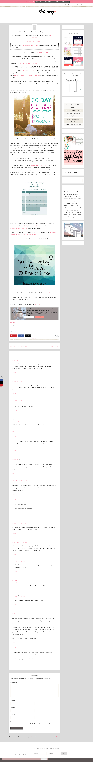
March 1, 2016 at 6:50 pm (20, 596)
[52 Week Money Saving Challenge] (68, 52)
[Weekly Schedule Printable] (68, 62)
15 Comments (34, 338)
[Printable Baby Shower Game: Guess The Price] (68, 41)
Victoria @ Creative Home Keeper (20, 480)
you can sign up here (29, 83)
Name (12, 700)
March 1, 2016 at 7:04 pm (20, 561)
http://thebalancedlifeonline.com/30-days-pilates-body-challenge (33, 446)
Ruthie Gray (15, 459)
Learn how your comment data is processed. (44, 737)
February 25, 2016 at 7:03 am (19, 360)
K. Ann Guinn (15, 613)
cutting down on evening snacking (27, 63)
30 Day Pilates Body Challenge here (34, 226)
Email (29, 315)
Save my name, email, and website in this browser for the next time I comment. (33, 724)
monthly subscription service (18, 228)
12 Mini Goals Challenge (41, 52)
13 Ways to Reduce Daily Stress (73, 124)
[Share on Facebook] (1, 380)
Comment (13, 682)
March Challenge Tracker (38, 165)
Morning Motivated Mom (46, 12)
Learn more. (37, 758)
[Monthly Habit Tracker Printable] (78, 62)
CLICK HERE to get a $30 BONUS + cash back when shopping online (52, 1)
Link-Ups (37, 304)
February (32, 70)
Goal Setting (31, 41)
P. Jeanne (14, 580)
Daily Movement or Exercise (40, 61)
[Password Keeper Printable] (78, 41)
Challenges (26, 41)
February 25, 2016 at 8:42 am (19, 381)
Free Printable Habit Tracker (73, 110)
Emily (15, 436)
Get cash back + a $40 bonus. (30, 45)
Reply (14, 372)
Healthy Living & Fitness (40, 41)
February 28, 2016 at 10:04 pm (19, 542)
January (25, 70)
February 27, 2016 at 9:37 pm (19, 523)
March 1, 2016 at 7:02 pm (20, 400)
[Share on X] (1, 382)
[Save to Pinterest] (1, 385)
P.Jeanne (14, 522)
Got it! (43, 758)
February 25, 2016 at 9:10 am (19, 421)
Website (12, 714)
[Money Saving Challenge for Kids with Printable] (78, 52)
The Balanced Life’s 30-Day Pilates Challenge (27, 75)
